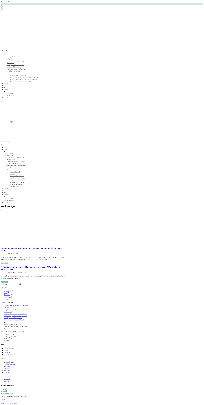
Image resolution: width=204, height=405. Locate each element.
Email (2, 391)
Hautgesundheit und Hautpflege (16, 65)
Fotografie (10, 59)
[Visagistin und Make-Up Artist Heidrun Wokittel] (5, 46)
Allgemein (6, 291)
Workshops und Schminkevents (16, 69)
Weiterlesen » (4, 263)
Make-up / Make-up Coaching (15, 61)
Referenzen (10, 95)
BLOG (5, 87)
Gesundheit (7, 295)
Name (2, 389)
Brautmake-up (11, 63)
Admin (6, 324)
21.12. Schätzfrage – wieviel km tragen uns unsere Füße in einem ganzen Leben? (30, 268)
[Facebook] (1, 5)
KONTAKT (6, 97)
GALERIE (6, 83)
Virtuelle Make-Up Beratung (18, 75)
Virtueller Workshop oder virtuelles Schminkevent (24, 79)
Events (5, 293)
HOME (6, 50)
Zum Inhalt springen (6, 1)
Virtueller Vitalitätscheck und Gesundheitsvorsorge (24, 77)
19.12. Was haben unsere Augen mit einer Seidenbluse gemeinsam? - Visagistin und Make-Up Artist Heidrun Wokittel (15, 316)
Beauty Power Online (15, 324)
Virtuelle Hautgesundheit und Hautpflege (21, 81)
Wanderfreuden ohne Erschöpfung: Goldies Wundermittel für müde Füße (31, 249)
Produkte (6, 297)
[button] (20, 284)
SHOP (5, 85)
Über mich (10, 93)
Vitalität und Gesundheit (14, 67)
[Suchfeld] (20, 284)
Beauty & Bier (11, 57)
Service (6, 299)
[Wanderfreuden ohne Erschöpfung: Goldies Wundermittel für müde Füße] (16, 245)
